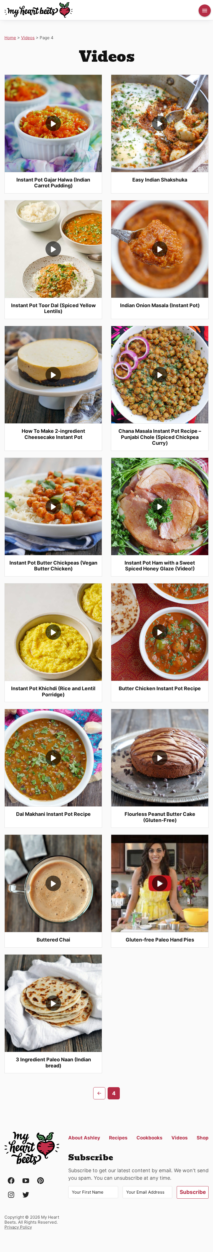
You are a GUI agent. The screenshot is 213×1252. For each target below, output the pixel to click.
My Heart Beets (38, 10)
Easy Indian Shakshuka (159, 180)
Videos (28, 37)
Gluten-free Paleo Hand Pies (160, 940)
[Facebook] (11, 1181)
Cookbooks (149, 1138)
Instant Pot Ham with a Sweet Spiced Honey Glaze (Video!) (160, 566)
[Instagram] (11, 1195)
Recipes (118, 1138)
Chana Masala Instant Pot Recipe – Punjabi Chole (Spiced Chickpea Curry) (159, 437)
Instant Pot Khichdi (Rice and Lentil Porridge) (53, 691)
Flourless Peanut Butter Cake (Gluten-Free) (160, 817)
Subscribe (193, 1192)
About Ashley (84, 1138)
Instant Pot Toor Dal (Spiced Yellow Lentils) (53, 308)
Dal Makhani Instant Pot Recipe (53, 814)
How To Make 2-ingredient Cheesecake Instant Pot (53, 434)
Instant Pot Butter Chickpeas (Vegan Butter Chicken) (53, 566)
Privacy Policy (18, 1227)
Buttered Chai (53, 940)
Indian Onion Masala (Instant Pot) (160, 305)
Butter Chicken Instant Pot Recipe (160, 688)
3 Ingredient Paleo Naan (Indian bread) (53, 1063)
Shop (203, 1138)
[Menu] (205, 10)
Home (10, 37)
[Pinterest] (40, 1181)
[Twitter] (25, 1195)
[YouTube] (25, 1181)
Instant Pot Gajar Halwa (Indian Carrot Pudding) (53, 183)
